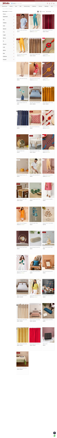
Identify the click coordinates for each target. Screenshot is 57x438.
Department (5, 16)
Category (4, 22)
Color (4, 25)
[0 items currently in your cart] (53, 3)
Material (4, 28)
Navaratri (10, 8)
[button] (38, 12)
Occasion (4, 59)
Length (4, 35)
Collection (7, 8)
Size (4, 19)
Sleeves (4, 38)
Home (4, 8)
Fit (3, 41)
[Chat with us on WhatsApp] (54, 435)
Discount (4, 44)
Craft (4, 47)
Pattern (4, 50)
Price (4, 31)
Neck (4, 53)
